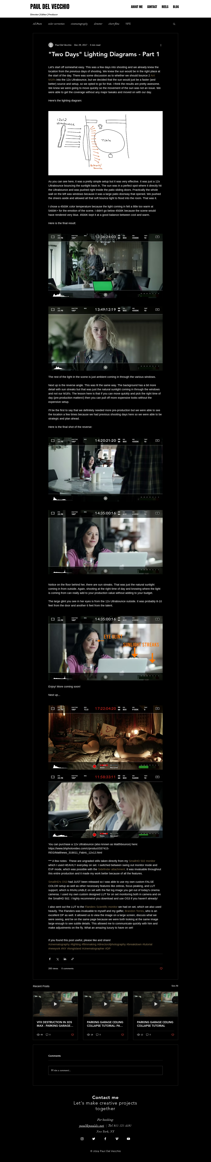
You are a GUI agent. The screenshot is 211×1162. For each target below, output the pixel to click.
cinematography (79, 23)
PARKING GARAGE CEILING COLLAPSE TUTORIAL (155, 1023)
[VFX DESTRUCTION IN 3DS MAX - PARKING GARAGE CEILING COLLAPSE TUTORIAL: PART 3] (55, 1004)
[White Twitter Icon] (94, 1139)
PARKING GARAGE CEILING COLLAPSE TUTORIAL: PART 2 (105, 1023)
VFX (128, 23)
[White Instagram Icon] (82, 1139)
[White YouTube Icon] (128, 1139)
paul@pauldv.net (91, 1126)
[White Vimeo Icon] (117, 1139)
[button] (165, 6)
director (98, 23)
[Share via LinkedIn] (64, 958)
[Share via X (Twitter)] (57, 958)
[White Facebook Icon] (105, 1139)
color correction (56, 23)
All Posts (37, 23)
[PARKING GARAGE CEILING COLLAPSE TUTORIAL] (155, 1004)
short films (114, 23)
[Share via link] (72, 958)
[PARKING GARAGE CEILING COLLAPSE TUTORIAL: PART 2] (105, 1004)
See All (174, 986)
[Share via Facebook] (49, 958)
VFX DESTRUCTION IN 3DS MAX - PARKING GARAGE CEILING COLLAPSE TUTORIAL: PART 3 (54, 1023)
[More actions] (161, 45)
